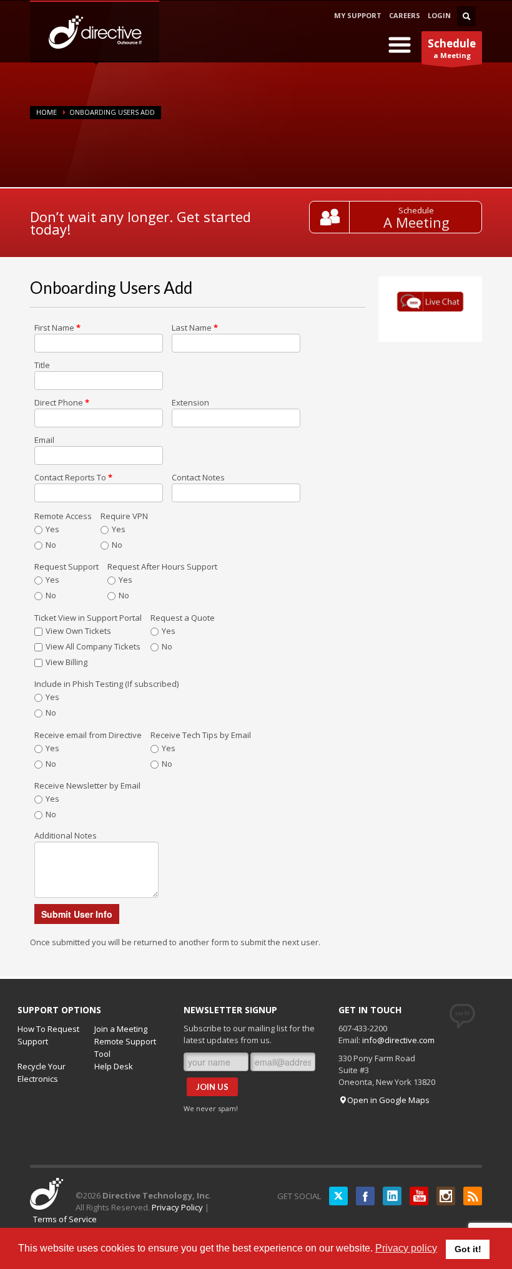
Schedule (416, 210)
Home (46, 112)
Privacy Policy (177, 1207)
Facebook (365, 1196)
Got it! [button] (468, 1249)
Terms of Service (65, 1219)
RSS (472, 1196)
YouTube (419, 1196)
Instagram (445, 1196)
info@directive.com (398, 1040)
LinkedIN (392, 1196)
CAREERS (404, 15)
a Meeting (452, 48)
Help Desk (113, 1066)
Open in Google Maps (388, 1100)
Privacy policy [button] (406, 1248)
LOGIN (439, 15)
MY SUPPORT (358, 15)
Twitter (338, 1196)
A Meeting (416, 222)
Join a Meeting (120, 1028)
